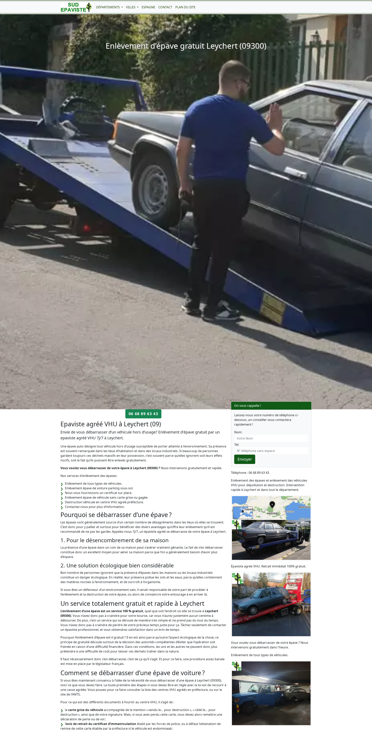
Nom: (238, 432)
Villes (131, 7)
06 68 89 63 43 (143, 413)
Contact (165, 7)
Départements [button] (108, 7)
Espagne (148, 7)
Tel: (236, 444)
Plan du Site (185, 7)
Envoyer (245, 459)
